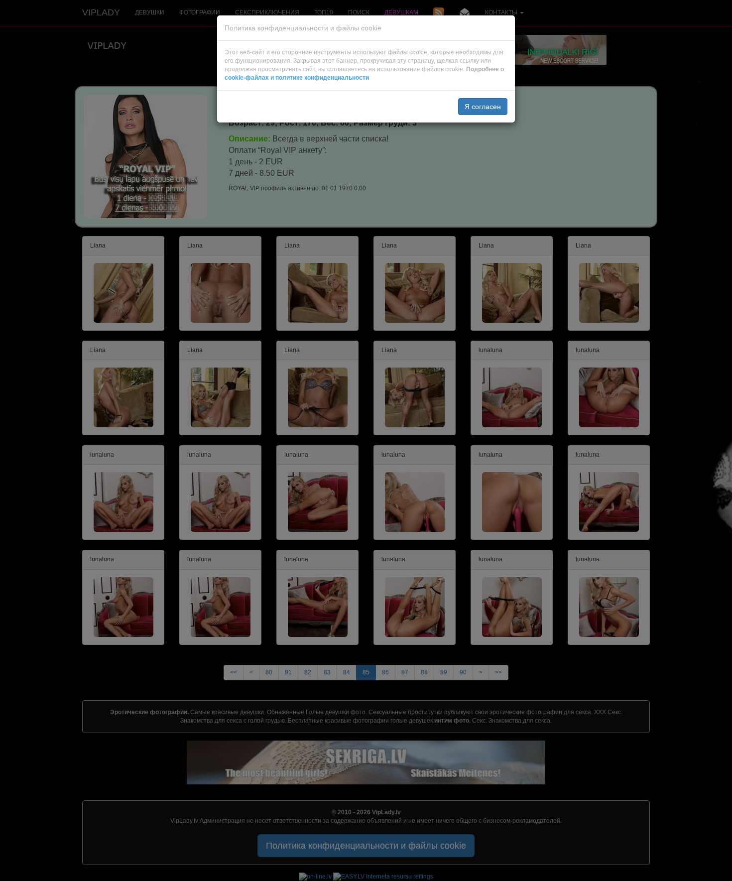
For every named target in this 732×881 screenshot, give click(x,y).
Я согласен (483, 107)
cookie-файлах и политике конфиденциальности (297, 77)
